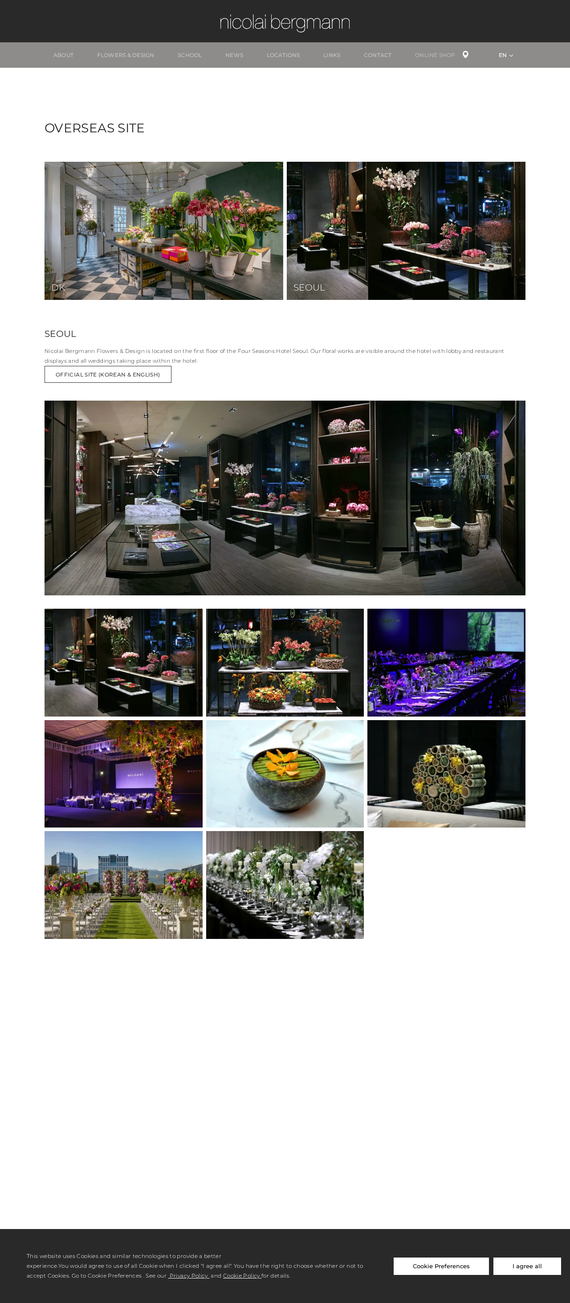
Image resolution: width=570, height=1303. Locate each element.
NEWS (234, 55)
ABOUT (63, 55)
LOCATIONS (283, 55)
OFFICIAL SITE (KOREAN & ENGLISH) (108, 374)
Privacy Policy (188, 1275)
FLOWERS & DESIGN (126, 55)
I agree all (527, 1266)
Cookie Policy (242, 1275)
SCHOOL (190, 55)
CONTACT (378, 55)
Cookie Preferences (441, 1266)
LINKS (331, 55)
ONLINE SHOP (435, 55)
